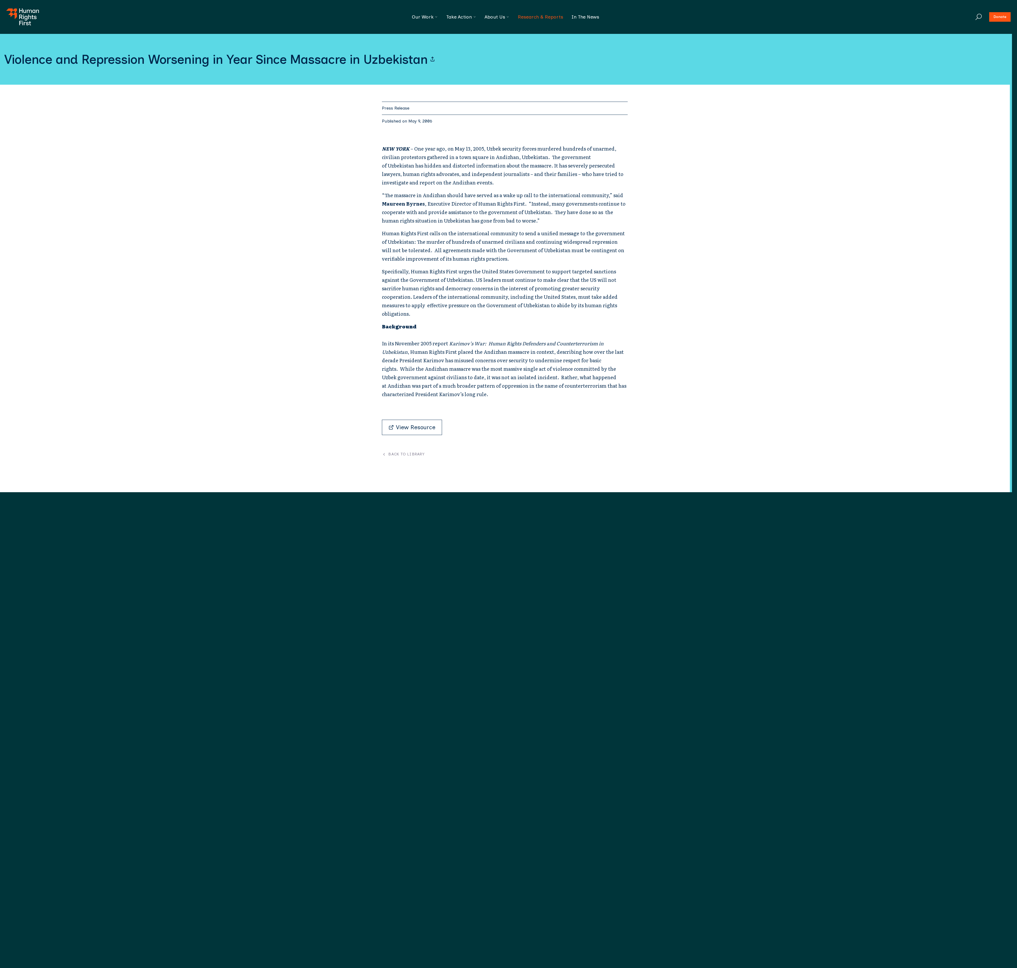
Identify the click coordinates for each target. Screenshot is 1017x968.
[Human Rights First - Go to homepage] (22, 16)
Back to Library (406, 454)
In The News (585, 17)
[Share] (432, 59)
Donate (999, 17)
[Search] (978, 17)
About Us (495, 17)
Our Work (423, 17)
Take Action (459, 17)
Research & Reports (540, 17)
